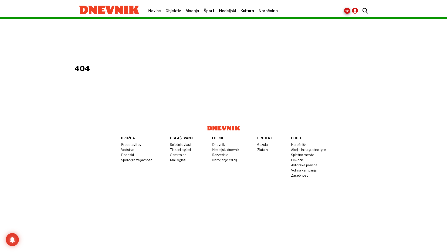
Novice (154, 11)
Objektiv (173, 11)
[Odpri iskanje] (364, 11)
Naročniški (299, 145)
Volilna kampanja (304, 170)
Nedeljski (227, 11)
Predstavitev (131, 145)
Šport (209, 11)
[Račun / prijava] (356, 11)
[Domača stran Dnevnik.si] (106, 10)
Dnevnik (218, 145)
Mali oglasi (178, 160)
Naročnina (268, 11)
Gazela (262, 145)
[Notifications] (12, 239)
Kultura (247, 11)
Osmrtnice (178, 155)
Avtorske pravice (304, 165)
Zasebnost (299, 175)
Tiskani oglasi (180, 150)
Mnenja (192, 11)
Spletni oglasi (180, 145)
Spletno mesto (302, 155)
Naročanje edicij (224, 160)
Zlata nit (263, 150)
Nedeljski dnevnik (225, 150)
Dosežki (127, 155)
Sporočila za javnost (136, 160)
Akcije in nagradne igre (308, 150)
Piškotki (297, 160)
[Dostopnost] (347, 11)
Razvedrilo (220, 155)
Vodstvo (127, 150)
